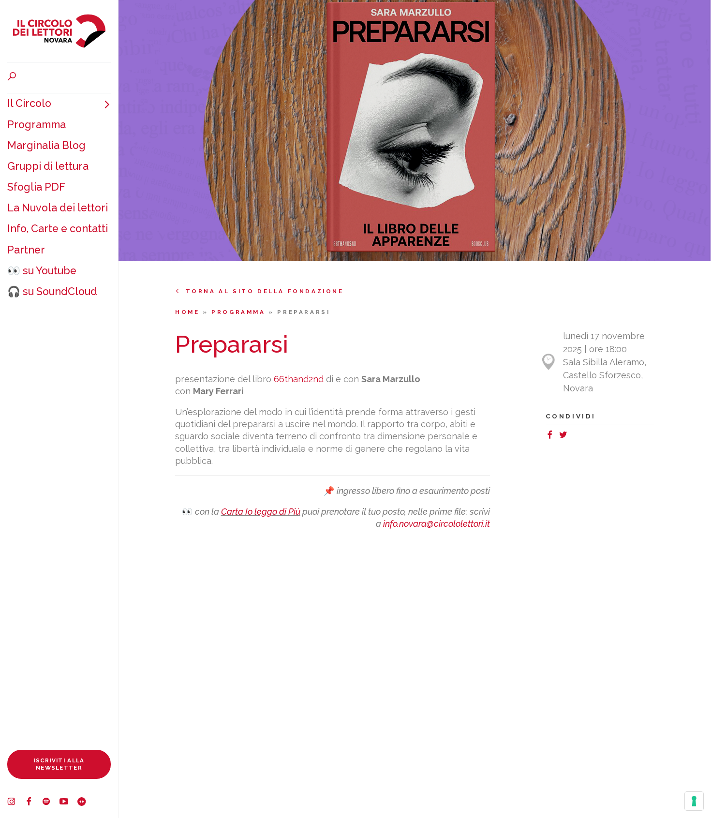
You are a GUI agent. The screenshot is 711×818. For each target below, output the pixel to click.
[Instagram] (16, 802)
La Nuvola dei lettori (57, 208)
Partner (26, 250)
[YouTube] (68, 802)
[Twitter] (565, 436)
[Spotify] (50, 802)
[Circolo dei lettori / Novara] (59, 31)
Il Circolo (29, 103)
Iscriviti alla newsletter (59, 764)
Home (189, 312)
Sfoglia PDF (36, 187)
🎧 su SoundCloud (52, 291)
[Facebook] (33, 802)
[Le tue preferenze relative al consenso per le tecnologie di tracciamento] (694, 801)
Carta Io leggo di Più (260, 511)
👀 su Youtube (41, 271)
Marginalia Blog (46, 145)
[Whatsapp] (574, 436)
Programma (36, 125)
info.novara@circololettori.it (436, 524)
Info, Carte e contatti (57, 229)
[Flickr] (85, 802)
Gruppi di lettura (48, 166)
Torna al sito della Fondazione (265, 291)
